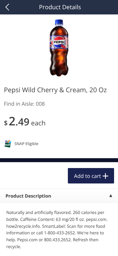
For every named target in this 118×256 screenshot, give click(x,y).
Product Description (28, 196)
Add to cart (87, 176)
